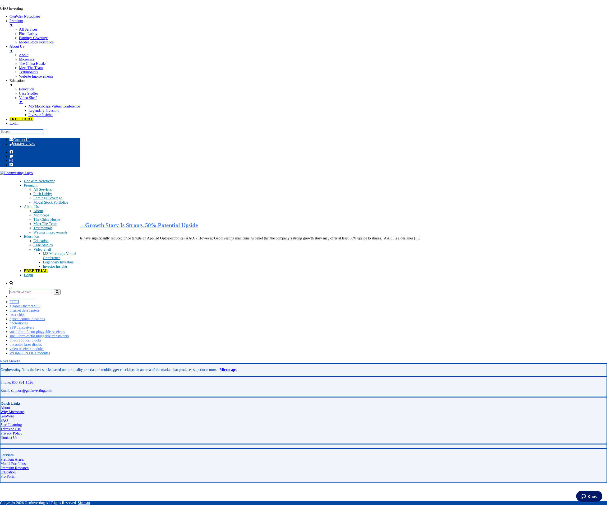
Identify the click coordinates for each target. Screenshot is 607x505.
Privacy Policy (11, 433)
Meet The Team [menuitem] (31, 68)
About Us (31, 207)
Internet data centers (24, 310)
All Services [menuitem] (28, 29)
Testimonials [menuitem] (28, 72)
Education (41, 241)
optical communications (27, 319)
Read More (8, 361)
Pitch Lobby (42, 194)
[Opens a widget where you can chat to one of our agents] (589, 497)
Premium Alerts (12, 459)
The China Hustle (46, 219)
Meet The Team (45, 224)
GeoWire (7, 416)
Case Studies (43, 245)
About (38, 211)
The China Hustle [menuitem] (32, 63)
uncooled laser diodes (25, 344)
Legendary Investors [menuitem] (43, 110)
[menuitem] (21, 119)
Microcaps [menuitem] (27, 59)
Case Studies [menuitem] (28, 93)
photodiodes (18, 323)
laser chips (17, 315)
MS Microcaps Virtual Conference (59, 256)
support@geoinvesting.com (31, 390)
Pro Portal (7, 476)
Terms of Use (10, 429)
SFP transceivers (21, 327)
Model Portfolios (13, 464)
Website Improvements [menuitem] (36, 76)
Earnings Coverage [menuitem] (33, 38)
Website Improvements (50, 232)
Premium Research (14, 468)
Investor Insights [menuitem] (40, 115)
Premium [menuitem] (16, 23)
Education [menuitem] (17, 83)
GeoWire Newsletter (39, 181)
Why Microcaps (12, 412)
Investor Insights (55, 266)
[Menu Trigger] (2, 5)
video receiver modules (26, 349)
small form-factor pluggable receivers (37, 332)
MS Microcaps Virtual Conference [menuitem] (54, 106)
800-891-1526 (24, 144)
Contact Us (21, 140)
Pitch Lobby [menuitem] (28, 34)
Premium (30, 185)
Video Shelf (42, 249)
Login (28, 275)
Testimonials (42, 228)
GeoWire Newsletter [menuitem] (24, 16)
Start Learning (11, 425)
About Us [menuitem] (16, 48)
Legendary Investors (58, 262)
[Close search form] (11, 288)
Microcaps (41, 215)
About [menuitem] (23, 55)
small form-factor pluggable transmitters (39, 336)
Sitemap (84, 503)
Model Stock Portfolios (50, 202)
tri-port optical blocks (25, 340)
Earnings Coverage (47, 198)
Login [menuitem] (13, 123)
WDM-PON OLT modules (29, 353)
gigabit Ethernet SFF (25, 306)
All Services (42, 189)
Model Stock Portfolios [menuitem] (36, 42)
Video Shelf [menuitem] (28, 100)
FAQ (4, 420)
